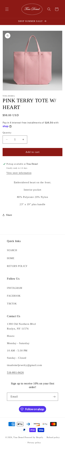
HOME (10, 258)
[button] (7, 9)
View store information (18, 173)
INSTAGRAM (14, 288)
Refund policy (53, 437)
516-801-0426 (15, 372)
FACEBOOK (14, 296)
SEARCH (12, 250)
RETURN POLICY (17, 266)
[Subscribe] (54, 397)
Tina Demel (18, 437)
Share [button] (9, 215)
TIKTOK (12, 303)
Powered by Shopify (34, 437)
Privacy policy (34, 442)
